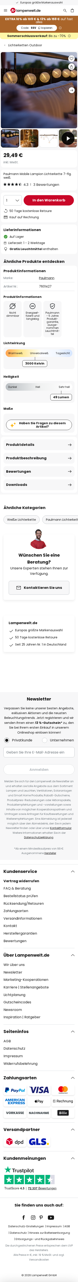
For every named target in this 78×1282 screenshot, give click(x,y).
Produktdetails (20, 444)
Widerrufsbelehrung (20, 1063)
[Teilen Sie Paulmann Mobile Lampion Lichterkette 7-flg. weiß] (71, 66)
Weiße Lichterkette (21, 519)
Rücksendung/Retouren (23, 903)
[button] (10, 138)
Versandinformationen (22, 918)
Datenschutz (14, 1048)
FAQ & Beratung (17, 888)
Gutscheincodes (17, 1002)
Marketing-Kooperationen (25, 979)
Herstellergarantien (20, 933)
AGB (7, 1041)
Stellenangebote (34, 987)
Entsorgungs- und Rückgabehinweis (40, 1239)
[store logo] (28, 10)
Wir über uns (14, 964)
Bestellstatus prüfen (20, 895)
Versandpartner (21, 1129)
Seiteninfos (16, 1031)
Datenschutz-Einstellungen (26, 1226)
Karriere (10, 987)
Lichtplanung (14, 994)
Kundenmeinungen (24, 1158)
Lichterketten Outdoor (25, 45)
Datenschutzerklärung (38, 837)
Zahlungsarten (15, 910)
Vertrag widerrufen (21, 881)
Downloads (16, 484)
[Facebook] (26, 1217)
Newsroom (12, 1009)
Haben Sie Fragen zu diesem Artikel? (42, 425)
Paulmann (46, 278)
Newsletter (12, 972)
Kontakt (10, 925)
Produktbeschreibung (26, 458)
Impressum (13, 1056)
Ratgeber (32, 1017)
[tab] (39, 906)
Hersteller (50, 853)
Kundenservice (20, 871)
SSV (36, 28)
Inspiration (12, 1017)
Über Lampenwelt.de (26, 955)
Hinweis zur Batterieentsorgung (49, 1233)
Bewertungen (18, 471)
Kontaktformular (61, 828)
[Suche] (65, 10)
